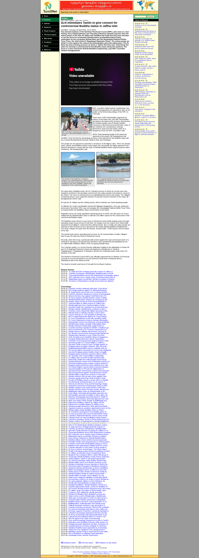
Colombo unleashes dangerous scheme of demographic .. (90, 294)
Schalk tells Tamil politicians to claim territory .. (85, 483)
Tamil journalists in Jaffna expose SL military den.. (87, 303)
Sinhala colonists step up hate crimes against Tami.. (87, 376)
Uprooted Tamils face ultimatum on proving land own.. (88, 307)
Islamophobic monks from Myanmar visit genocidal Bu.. (89, 322)
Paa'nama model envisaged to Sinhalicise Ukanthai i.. (88, 466)
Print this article (87, 543)
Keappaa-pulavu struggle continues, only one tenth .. (88, 346)
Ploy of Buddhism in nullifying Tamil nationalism (85, 533)
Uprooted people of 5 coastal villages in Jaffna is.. (86, 343)
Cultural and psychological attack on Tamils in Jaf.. (87, 516)
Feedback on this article (107, 543)
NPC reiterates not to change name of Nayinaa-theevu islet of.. (92, 277)
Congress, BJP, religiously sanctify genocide (85, 492)
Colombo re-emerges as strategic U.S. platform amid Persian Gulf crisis (145, 40)
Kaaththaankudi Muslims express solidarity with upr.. (88, 348)
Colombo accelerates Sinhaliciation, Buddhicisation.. (87, 429)
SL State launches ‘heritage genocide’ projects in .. (87, 427)
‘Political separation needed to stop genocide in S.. (87, 505)
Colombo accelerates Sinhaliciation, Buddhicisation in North (91, 273)
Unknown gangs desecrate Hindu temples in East (87, 378)
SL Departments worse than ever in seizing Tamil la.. (88, 292)
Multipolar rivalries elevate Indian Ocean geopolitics (144, 53)
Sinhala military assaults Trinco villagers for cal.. (86, 475)
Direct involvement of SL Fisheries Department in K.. (88, 329)
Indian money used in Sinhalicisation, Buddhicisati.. (87, 496)
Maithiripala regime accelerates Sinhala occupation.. (87, 436)
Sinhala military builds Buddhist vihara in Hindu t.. (86, 410)
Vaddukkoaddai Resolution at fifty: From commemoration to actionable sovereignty (145, 32)
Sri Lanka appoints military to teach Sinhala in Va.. (87, 481)
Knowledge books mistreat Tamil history (83, 535)
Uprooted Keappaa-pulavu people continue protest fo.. (88, 363)
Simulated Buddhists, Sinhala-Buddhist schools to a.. (88, 485)
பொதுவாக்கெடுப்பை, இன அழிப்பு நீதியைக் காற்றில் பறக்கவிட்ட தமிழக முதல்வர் (146, 68)
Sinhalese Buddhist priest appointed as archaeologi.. (88, 528)
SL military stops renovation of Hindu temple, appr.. (87, 490)
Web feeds (48, 38)
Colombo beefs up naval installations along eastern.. (87, 417)
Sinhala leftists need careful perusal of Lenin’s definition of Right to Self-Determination (145, 132)
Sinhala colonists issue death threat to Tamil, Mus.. (87, 387)
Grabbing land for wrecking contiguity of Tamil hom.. (87, 526)
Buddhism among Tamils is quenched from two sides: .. (89, 531)
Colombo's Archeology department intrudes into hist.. (88, 513)
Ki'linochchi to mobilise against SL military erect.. (86, 404)
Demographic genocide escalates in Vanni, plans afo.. (88, 395)
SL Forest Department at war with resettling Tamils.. (87, 318)
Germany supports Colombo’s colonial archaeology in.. (88, 511)
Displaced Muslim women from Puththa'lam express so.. (89, 361)
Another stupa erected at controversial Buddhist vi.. (87, 301)
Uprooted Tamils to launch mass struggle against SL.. (88, 344)
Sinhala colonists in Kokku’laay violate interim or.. (86, 326)
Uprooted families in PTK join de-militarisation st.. (86, 369)
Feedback (47, 42)
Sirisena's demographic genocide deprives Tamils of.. (88, 397)
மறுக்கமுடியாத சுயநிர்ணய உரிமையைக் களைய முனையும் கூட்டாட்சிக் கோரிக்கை (144, 103)
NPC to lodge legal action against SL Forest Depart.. (88, 316)
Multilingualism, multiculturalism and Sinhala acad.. (87, 503)
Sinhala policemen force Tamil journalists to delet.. (87, 305)
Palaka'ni (47, 27)
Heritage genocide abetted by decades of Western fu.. (88, 524)
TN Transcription (50, 35)
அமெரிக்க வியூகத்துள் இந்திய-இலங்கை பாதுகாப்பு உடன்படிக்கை (145, 116)
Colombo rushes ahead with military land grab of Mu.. (88, 311)
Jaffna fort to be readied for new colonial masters (86, 530)
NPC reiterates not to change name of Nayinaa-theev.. (88, 434)
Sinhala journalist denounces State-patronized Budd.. (88, 406)
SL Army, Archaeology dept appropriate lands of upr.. (88, 515)
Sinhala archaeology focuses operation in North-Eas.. (88, 464)
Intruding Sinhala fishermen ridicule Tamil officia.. (86, 339)
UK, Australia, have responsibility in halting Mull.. (86, 356)
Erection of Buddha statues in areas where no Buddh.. (88, 380)
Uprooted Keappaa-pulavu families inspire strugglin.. (87, 352)
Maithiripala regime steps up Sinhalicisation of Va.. (87, 391)
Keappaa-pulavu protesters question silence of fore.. (88, 354)
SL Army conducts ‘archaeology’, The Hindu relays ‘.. (88, 449)
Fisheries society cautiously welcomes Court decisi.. (88, 288)
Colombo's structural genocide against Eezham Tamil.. (88, 341)
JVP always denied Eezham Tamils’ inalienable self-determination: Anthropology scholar (145, 124)
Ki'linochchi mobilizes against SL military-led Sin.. (86, 402)
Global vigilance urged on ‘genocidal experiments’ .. (87, 459)
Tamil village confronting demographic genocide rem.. (88, 393)
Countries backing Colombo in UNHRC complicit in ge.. (89, 328)
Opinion (47, 23)
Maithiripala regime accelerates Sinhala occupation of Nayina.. (92, 279)
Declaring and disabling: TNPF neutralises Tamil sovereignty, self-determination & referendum (146, 84)
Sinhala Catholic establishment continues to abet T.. (87, 309)
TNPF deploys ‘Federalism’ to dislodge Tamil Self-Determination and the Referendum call (145, 94)
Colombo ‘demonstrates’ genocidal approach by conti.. (88, 399)
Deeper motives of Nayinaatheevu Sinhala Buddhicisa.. (89, 421)
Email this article (70, 543)
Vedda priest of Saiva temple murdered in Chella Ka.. (88, 472)
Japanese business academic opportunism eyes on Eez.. (90, 408)
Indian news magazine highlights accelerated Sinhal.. (88, 477)
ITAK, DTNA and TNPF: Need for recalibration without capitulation (145, 60)
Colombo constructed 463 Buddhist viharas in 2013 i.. (88, 444)
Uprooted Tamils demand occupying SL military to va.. (88, 430)
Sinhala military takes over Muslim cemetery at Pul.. (87, 462)
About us (47, 49)
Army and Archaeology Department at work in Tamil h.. (88, 520)
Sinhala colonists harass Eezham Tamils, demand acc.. (89, 389)
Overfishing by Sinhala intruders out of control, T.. (87, 382)
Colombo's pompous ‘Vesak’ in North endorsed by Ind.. (89, 419)
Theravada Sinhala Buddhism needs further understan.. (89, 457)
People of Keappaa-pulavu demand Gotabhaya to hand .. (89, 451)
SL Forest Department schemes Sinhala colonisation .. (88, 320)
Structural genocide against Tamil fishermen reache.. (88, 373)
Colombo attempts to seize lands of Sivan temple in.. (87, 447)
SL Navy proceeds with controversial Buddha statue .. (88, 414)
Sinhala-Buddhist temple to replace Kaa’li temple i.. (87, 473)
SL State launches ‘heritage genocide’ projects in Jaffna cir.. (91, 272)
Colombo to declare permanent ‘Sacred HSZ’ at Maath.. (89, 507)
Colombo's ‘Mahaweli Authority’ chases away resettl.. (88, 416)
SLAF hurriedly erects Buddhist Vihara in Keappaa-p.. (88, 337)
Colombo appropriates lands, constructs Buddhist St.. (88, 487)
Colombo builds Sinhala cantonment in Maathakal (86, 500)
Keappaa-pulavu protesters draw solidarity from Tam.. (88, 365)
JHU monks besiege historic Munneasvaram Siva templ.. (89, 488)
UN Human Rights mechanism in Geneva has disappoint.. (90, 350)
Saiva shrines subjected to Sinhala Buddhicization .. (87, 438)
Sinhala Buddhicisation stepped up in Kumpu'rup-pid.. (88, 300)
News (46, 16)
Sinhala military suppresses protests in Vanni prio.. (87, 374)
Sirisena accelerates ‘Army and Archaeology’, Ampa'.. (88, 384)
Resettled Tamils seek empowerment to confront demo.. (89, 442)
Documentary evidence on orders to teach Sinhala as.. (88, 479)
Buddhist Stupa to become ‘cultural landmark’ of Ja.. (87, 502)
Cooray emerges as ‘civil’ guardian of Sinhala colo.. (87, 315)
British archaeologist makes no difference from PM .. (88, 470)
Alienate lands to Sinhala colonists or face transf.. (86, 313)
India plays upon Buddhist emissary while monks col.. (88, 522)
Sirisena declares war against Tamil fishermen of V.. (87, 296)
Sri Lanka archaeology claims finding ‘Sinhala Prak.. (87, 460)
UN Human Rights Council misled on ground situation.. (88, 367)
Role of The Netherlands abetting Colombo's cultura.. (88, 425)
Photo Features (50, 31)
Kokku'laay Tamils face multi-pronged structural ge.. (87, 359)
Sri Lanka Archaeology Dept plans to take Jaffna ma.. (88, 509)
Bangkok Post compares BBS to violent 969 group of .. (88, 455)
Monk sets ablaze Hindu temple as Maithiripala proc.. (88, 401)
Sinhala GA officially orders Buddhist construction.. (87, 494)
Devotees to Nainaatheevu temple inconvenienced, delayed (91, 281)
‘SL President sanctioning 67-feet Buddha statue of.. (87, 412)
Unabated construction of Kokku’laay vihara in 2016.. (88, 386)
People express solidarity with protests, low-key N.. (87, 331)
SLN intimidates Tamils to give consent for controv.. (87, 423)
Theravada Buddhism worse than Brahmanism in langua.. (89, 432)
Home (46, 46)
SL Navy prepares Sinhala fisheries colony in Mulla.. (87, 298)
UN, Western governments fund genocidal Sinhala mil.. (88, 333)
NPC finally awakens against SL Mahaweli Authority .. (88, 290)
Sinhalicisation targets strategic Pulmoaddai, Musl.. (87, 324)
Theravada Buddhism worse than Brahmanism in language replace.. (94, 275)
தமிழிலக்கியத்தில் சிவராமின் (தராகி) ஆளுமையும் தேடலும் (144, 47)
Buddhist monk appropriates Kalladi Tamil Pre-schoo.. (88, 445)
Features (47, 20)
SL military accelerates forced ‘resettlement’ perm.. (87, 453)
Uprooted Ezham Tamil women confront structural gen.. (89, 371)
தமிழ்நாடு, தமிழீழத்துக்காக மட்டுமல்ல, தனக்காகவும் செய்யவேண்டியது (144, 76)
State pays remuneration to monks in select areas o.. (88, 498)
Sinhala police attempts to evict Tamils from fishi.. (86, 335)
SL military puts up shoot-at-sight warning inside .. (87, 358)
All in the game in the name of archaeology (84, 518)
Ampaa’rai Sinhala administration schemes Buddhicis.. (88, 468)
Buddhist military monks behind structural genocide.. (88, 440)
